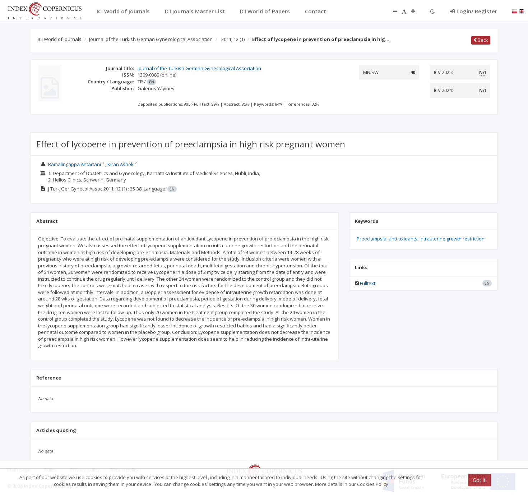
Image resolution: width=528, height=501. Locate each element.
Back (482, 40)
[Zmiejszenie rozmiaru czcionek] (391, 11)
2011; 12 (233, 39)
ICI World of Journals (60, 39)
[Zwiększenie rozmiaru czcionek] (417, 11)
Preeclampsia (371, 238)
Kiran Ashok (120, 164)
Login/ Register (477, 11)
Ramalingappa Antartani (74, 164)
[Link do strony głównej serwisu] (44, 10)
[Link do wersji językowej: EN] (521, 11)
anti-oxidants (403, 238)
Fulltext (367, 283)
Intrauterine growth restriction (452, 238)
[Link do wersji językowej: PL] (515, 11)
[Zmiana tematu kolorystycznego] (433, 11)
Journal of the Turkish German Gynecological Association (151, 39)
